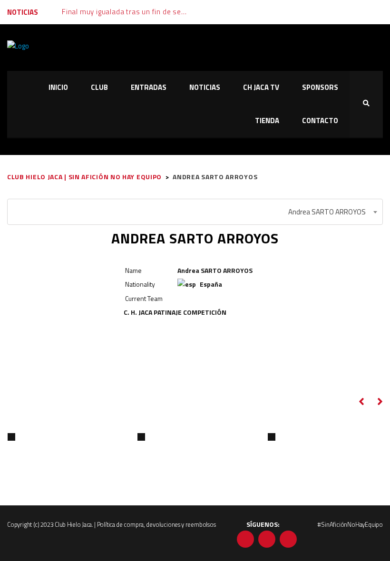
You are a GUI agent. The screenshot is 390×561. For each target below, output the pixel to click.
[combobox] (195, 212)
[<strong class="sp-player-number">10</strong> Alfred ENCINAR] (271, 437)
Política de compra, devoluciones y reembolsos (156, 524)
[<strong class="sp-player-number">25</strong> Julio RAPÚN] (11, 437)
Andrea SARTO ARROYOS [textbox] (327, 211)
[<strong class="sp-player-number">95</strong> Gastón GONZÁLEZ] (141, 437)
